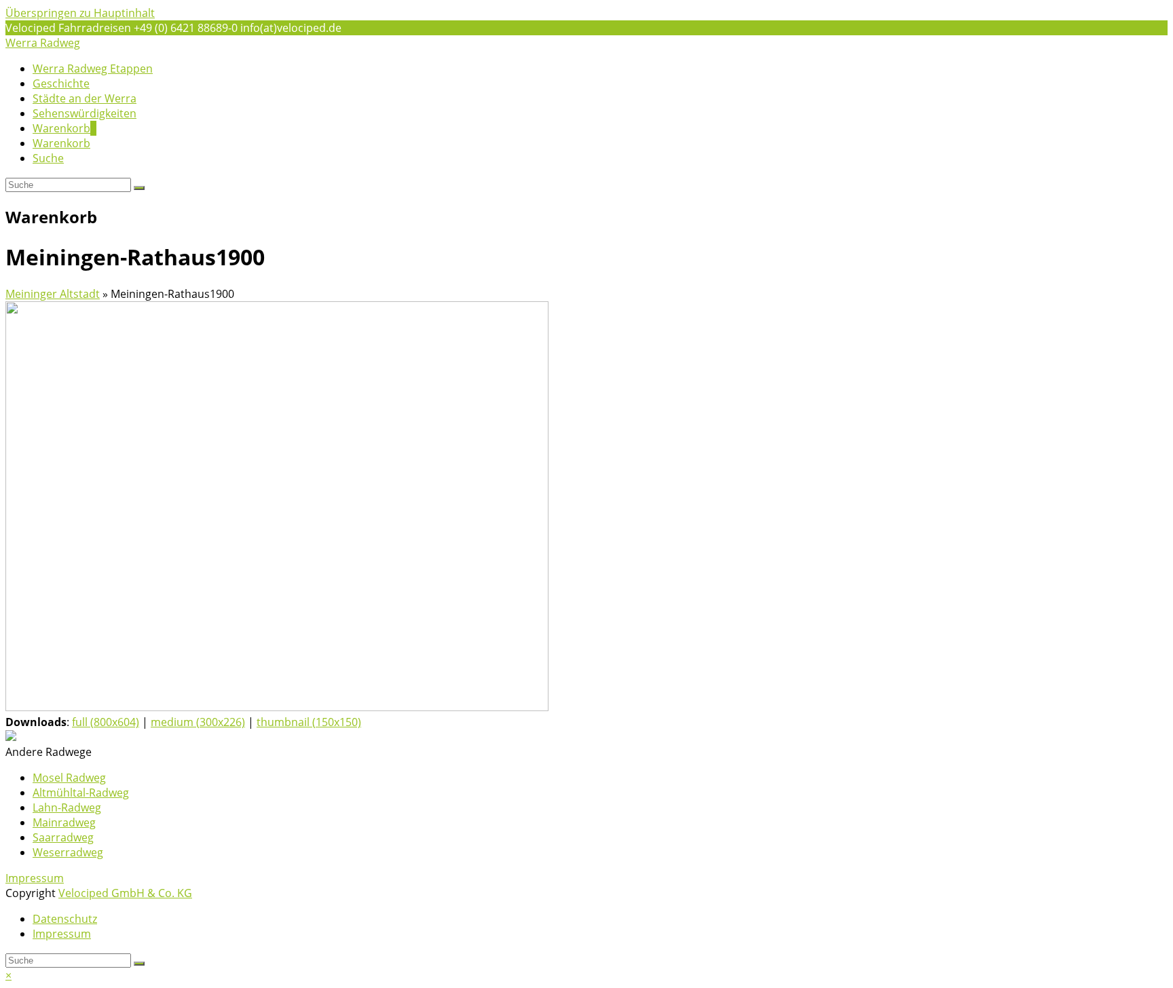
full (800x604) (105, 722)
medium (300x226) (198, 722)
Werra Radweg (42, 42)
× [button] (8, 975)
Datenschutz (65, 918)
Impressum (34, 878)
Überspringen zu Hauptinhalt (80, 12)
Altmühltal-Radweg (81, 792)
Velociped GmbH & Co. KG (125, 893)
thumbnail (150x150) (309, 722)
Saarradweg (63, 837)
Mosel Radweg (69, 777)
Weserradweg (68, 852)
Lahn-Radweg (67, 807)
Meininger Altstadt (52, 293)
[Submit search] (139, 964)
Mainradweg (64, 822)
